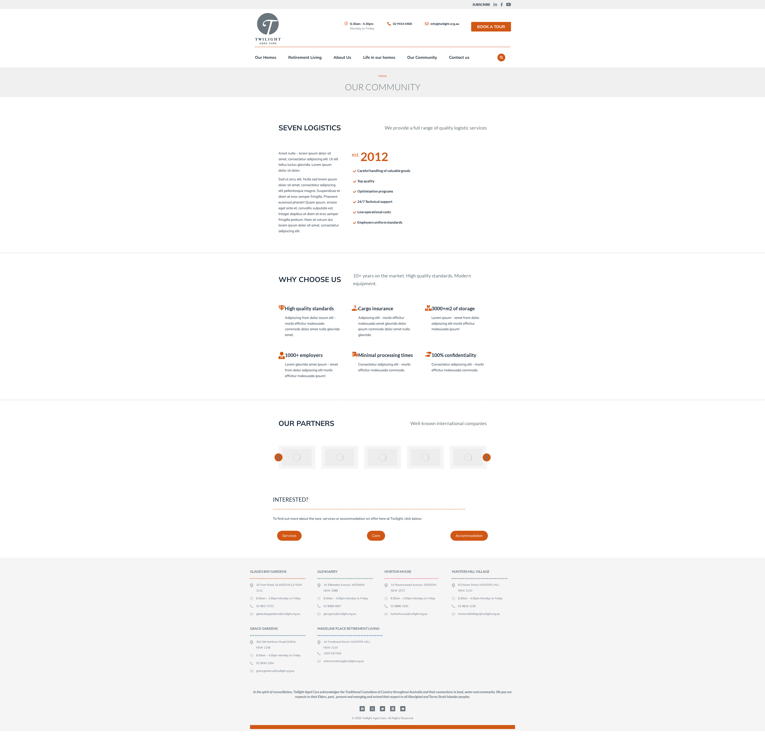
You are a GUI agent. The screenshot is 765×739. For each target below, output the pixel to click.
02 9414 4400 (402, 24)
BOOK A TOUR (491, 26)
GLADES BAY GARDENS (268, 571)
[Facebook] (362, 708)
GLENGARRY (327, 571)
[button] (278, 457)
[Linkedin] (392, 708)
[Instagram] (372, 708)
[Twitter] (382, 708)
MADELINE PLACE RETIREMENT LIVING (348, 628)
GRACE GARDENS (264, 628)
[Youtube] (402, 708)
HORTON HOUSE (397, 571)
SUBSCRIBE (481, 4)
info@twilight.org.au (445, 24)
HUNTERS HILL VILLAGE (470, 571)
